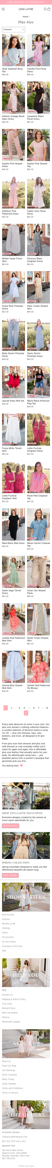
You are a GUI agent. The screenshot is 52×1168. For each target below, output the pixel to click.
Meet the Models (10, 1013)
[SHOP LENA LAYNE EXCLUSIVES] (26, 795)
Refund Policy (8, 1008)
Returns (6, 1017)
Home (25, 17)
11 (47, 708)
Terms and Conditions (12, 1088)
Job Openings (8, 1070)
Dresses (6, 919)
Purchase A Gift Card (12, 946)
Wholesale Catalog (11, 1022)
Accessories (8, 937)
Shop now (10, 826)
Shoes (5, 932)
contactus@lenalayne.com (14, 1137)
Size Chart (7, 1004)
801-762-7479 (8, 1141)
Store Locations (9, 1075)
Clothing (6, 928)
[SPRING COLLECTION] (26, 845)
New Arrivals (8, 914)
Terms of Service (10, 1093)
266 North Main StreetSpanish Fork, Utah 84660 (14, 1151)
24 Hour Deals (9, 942)
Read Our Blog (9, 1066)
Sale (4, 951)
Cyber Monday (9, 1084)
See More (10, 875)
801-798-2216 (8, 1158)
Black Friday (8, 1079)
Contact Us (7, 995)
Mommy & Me (8, 923)
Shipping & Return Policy (14, 999)
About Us (6, 1061)
